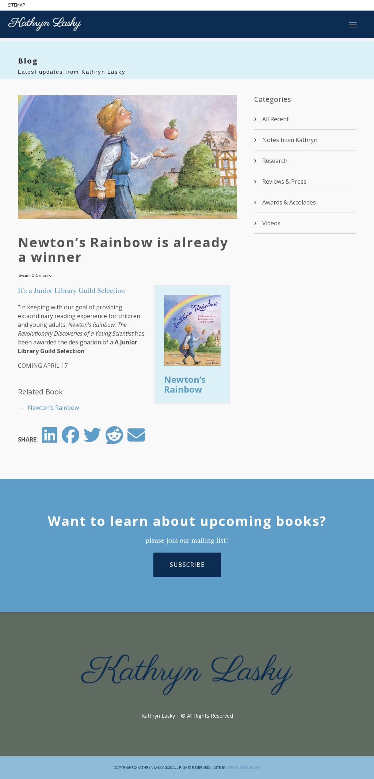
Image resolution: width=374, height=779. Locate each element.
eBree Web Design (243, 767)
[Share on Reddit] (114, 439)
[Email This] (136, 439)
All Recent (275, 119)
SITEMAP (16, 5)
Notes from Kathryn (289, 140)
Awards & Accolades (35, 275)
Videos (271, 223)
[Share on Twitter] (92, 439)
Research (274, 161)
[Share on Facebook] (70, 439)
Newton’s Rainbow (185, 384)
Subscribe (187, 565)
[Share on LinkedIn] (49, 439)
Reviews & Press (284, 181)
